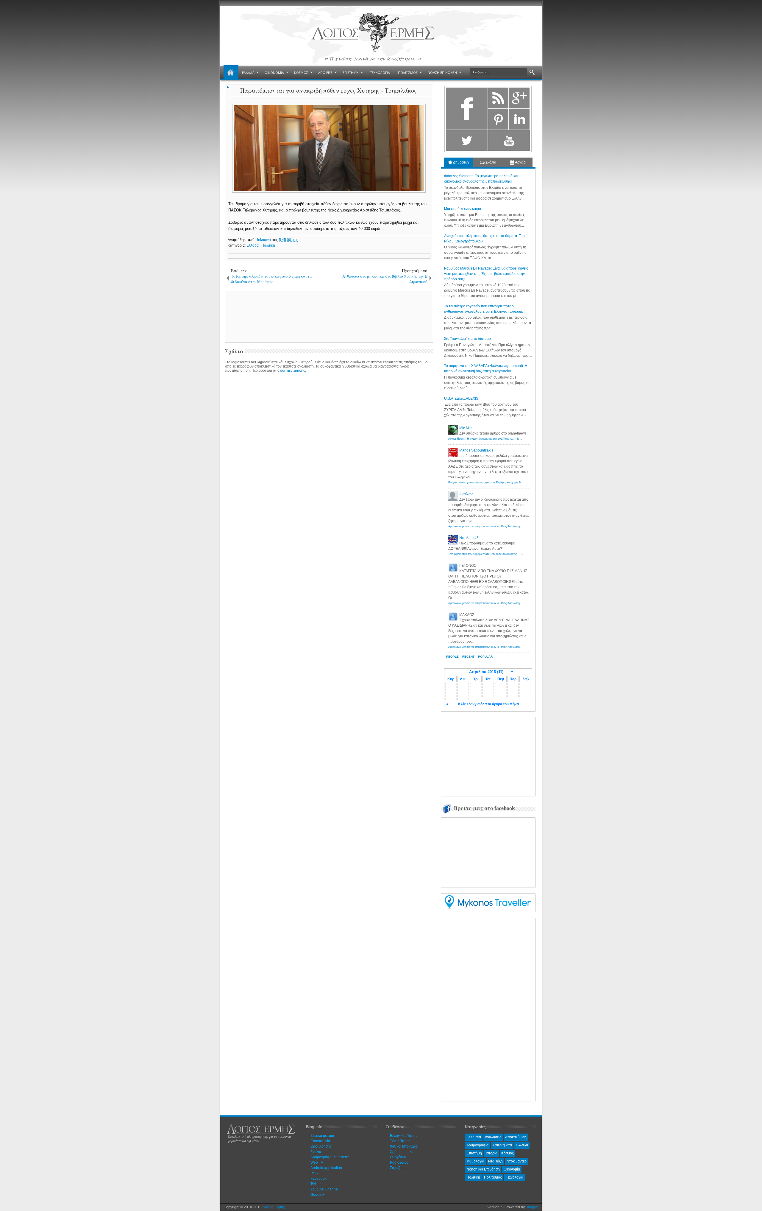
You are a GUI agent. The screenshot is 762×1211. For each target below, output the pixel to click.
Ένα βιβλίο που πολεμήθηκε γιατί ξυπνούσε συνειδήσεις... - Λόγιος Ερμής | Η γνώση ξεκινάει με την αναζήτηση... (518, 553)
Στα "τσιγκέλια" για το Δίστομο (467, 339)
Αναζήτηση (532, 72)
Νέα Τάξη (495, 1161)
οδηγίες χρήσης (292, 370)
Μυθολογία (475, 1161)
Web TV (316, 1162)
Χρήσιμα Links (401, 1152)
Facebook (318, 1178)
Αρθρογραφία (477, 1145)
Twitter (315, 1184)
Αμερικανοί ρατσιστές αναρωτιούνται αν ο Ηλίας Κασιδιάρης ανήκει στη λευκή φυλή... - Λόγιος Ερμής (510, 526)
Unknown (263, 240)
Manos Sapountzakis (476, 450)
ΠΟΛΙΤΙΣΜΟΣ (408, 72)
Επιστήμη (474, 1153)
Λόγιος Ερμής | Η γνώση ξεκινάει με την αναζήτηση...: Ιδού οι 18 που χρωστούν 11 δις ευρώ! (505, 438)
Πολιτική (268, 245)
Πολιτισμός (493, 1177)
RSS (314, 1173)
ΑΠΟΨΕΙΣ (325, 72)
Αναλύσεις (493, 1137)
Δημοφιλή (460, 162)
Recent (468, 656)
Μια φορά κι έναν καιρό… (464, 209)
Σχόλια (490, 162)
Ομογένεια (398, 1157)
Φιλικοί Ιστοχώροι (404, 1146)
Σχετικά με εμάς (322, 1136)
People (452, 656)
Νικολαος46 (469, 538)
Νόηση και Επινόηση (483, 1169)
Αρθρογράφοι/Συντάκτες (329, 1157)
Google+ (317, 1195)
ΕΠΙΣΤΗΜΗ (351, 72)
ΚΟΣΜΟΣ (301, 72)
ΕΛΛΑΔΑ (248, 72)
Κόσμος (507, 1153)
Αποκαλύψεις (516, 1137)
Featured (473, 1137)
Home (231, 72)
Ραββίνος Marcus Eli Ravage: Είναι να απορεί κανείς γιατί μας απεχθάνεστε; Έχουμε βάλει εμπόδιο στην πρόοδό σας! (486, 273)
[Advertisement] (328, 316)
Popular (485, 656)
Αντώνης (466, 494)
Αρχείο (520, 162)
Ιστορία (491, 1153)
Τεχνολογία (514, 1177)
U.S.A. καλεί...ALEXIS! (461, 398)
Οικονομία (512, 1169)
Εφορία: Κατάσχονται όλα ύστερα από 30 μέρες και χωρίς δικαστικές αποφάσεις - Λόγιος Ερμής (506, 482)
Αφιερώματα (502, 1145)
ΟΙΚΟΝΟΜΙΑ (274, 72)
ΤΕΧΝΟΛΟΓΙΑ (380, 72)
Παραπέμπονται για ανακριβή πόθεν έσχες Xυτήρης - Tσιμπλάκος (328, 90)
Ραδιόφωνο (399, 1162)
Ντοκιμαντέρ (517, 1161)
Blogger (532, 1207)
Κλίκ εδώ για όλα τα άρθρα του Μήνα (488, 704)
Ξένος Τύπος (400, 1141)
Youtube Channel (324, 1189)
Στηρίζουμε (398, 1168)
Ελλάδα (253, 245)
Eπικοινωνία (320, 1141)
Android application (326, 1168)
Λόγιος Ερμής (274, 1207)
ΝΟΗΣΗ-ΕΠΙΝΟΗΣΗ (442, 72)
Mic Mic (465, 428)
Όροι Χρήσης (321, 1146)
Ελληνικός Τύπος (403, 1136)
